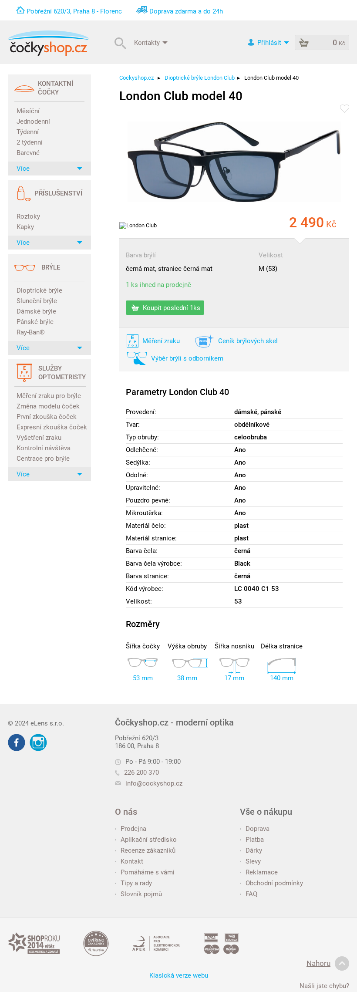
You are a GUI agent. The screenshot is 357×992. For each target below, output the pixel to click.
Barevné (28, 153)
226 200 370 (141, 772)
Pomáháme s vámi (148, 872)
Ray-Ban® (31, 332)
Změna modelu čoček (48, 406)
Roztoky (28, 216)
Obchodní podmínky (274, 883)
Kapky (25, 227)
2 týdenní (30, 142)
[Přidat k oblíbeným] (344, 109)
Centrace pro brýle (43, 458)
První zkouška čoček (47, 417)
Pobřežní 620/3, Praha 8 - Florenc (74, 11)
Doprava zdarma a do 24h (186, 11)
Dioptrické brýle (39, 290)
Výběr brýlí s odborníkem (187, 358)
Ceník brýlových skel (248, 341)
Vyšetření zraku (39, 438)
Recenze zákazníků (148, 850)
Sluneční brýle (37, 301)
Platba (255, 840)
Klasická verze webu (178, 975)
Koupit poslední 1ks (170, 308)
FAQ (251, 894)
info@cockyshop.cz (153, 783)
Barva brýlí (141, 255)
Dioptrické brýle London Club (200, 77)
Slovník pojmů (141, 894)
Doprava (257, 829)
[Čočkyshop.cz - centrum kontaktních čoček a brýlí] (48, 43)
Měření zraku (161, 341)
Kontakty (148, 42)
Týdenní (28, 132)
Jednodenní (33, 121)
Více (23, 168)
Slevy (253, 861)
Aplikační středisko (149, 840)
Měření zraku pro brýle (49, 396)
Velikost (271, 255)
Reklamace (262, 872)
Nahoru (318, 963)
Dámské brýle (36, 311)
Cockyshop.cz (136, 77)
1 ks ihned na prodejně (158, 285)
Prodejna (133, 829)
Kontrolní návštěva (44, 448)
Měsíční (28, 111)
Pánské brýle (35, 322)
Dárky (254, 850)
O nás (126, 811)
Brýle (50, 267)
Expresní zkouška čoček (50, 427)
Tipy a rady (136, 883)
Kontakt (132, 861)
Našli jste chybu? (324, 986)
